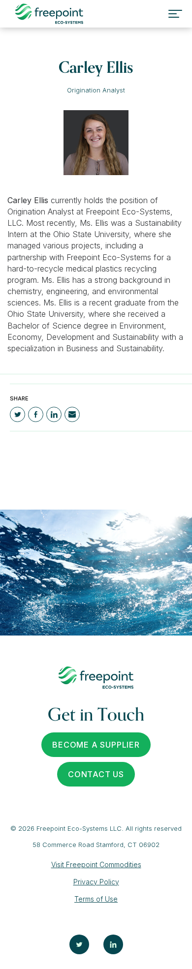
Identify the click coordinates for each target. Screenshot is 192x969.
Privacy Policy (96, 882)
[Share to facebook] (35, 414)
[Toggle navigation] (175, 14)
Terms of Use (96, 899)
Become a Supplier (96, 745)
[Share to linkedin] (54, 414)
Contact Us (96, 774)
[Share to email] (72, 414)
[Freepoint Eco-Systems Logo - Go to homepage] (49, 14)
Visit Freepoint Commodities (96, 864)
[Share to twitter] (17, 414)
